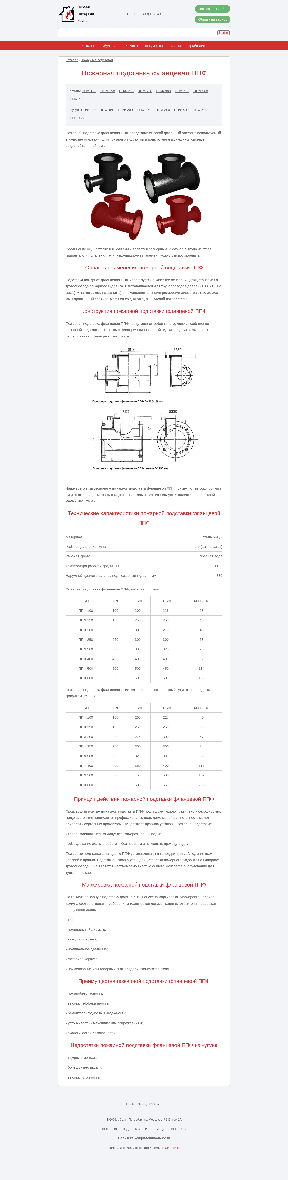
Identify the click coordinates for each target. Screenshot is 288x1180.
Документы (154, 46)
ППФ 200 (126, 91)
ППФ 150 (107, 91)
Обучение (109, 46)
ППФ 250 (145, 91)
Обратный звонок (212, 19)
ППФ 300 (163, 91)
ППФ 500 (200, 91)
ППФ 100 (89, 91)
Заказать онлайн (212, 9)
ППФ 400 (182, 91)
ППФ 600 (77, 99)
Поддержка (131, 1129)
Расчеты (131, 46)
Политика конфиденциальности (144, 1138)
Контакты (178, 1129)
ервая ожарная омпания (85, 13)
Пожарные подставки (97, 60)
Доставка (109, 1129)
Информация (156, 1129)
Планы (175, 46)
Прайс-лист (197, 46)
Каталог (88, 46)
